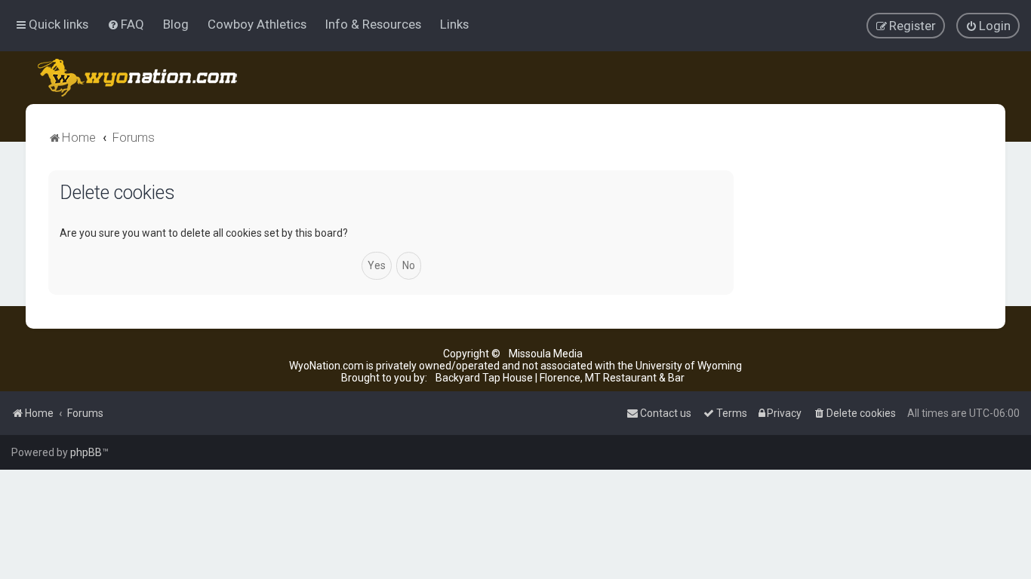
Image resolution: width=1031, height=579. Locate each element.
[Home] (138, 77)
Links (454, 24)
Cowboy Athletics (257, 24)
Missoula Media (546, 354)
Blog (176, 24)
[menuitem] (125, 24)
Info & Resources (373, 24)
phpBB (86, 452)
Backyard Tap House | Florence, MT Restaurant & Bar (560, 378)
